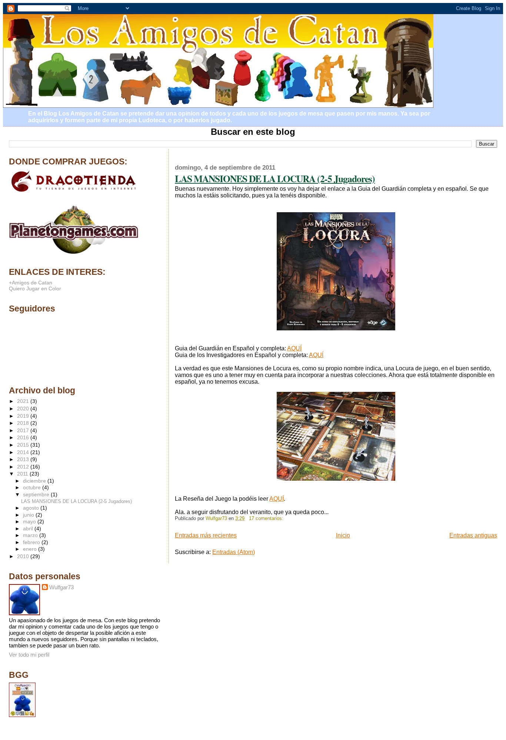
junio (29, 515)
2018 (23, 423)
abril (28, 528)
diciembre (35, 481)
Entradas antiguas (473, 535)
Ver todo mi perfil (29, 654)
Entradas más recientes (206, 535)
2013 (23, 459)
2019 (23, 416)
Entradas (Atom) (233, 552)
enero (30, 549)
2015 (23, 445)
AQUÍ (294, 348)
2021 (23, 401)
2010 (23, 556)
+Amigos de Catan (30, 283)
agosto (31, 508)
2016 (23, 437)
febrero (32, 542)
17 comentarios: (267, 518)
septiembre (37, 494)
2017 (23, 430)
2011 (23, 474)
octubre (32, 487)
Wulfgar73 (61, 587)
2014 (23, 452)
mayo (30, 521)
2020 (23, 408)
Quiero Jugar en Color (35, 288)
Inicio (343, 535)
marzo (31, 535)
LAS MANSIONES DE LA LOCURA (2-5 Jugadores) (275, 178)
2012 (23, 467)
